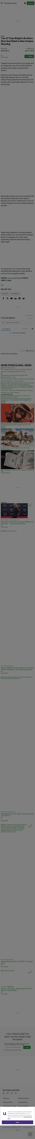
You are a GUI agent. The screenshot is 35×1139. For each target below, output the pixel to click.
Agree (17, 1122)
